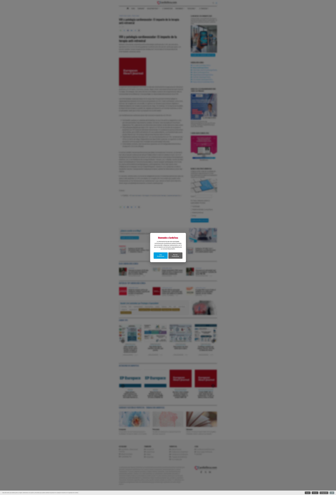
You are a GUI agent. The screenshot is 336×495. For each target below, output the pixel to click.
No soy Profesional (175, 255)
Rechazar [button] (315, 493)
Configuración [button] (324, 493)
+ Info (332, 493)
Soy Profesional (160, 255)
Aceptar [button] (307, 493)
